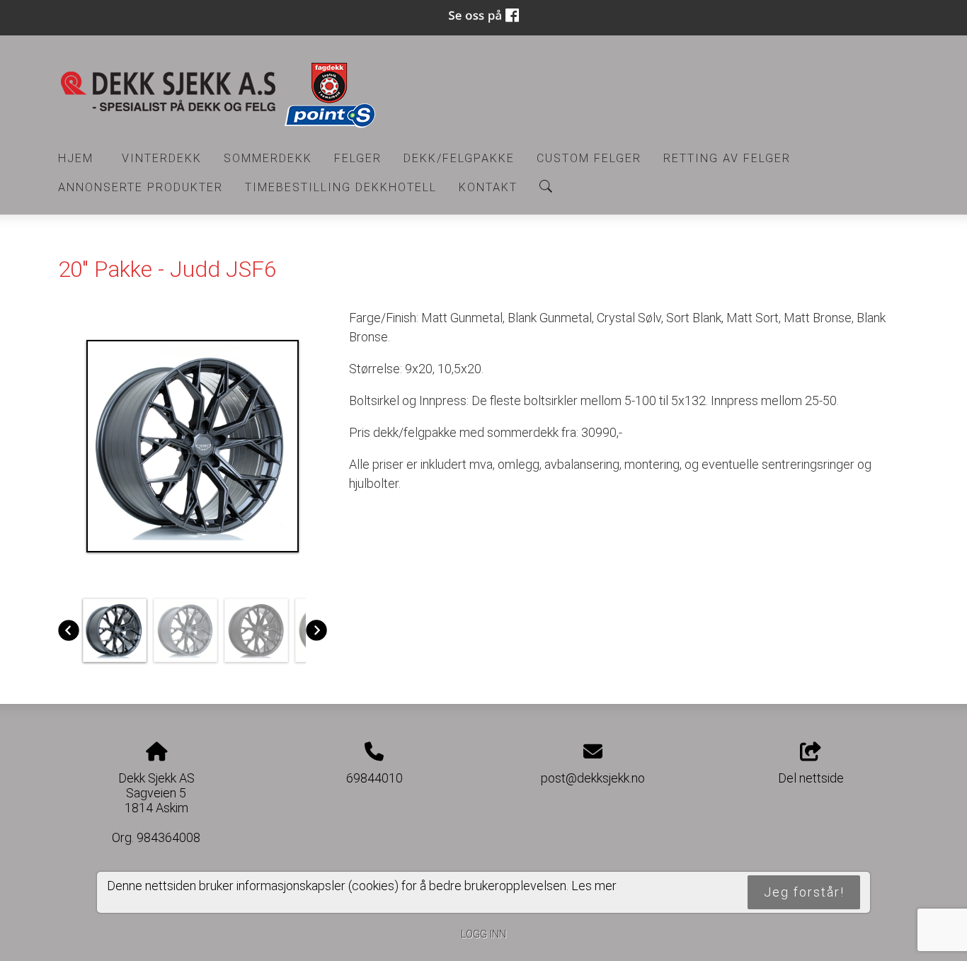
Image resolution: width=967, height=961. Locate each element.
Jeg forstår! (804, 892)
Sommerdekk (268, 158)
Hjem (75, 158)
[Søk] (546, 186)
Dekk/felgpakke (459, 158)
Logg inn (483, 934)
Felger (358, 158)
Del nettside (811, 777)
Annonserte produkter (140, 187)
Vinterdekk (162, 158)
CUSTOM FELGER (589, 158)
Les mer (594, 886)
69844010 (374, 777)
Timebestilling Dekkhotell (341, 187)
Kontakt (488, 187)
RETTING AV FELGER (727, 158)
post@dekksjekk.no (593, 777)
